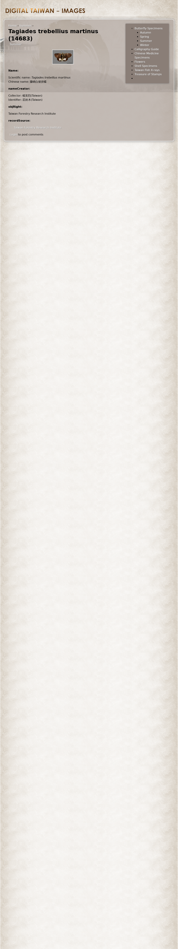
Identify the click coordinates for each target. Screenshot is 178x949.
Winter (144, 45)
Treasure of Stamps (148, 74)
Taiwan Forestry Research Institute (37, 127)
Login (13, 134)
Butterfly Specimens (149, 28)
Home (12, 25)
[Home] (45, 10)
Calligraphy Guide (147, 49)
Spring (144, 36)
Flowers (140, 61)
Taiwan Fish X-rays (147, 70)
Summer (25, 25)
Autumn (145, 32)
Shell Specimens (146, 66)
